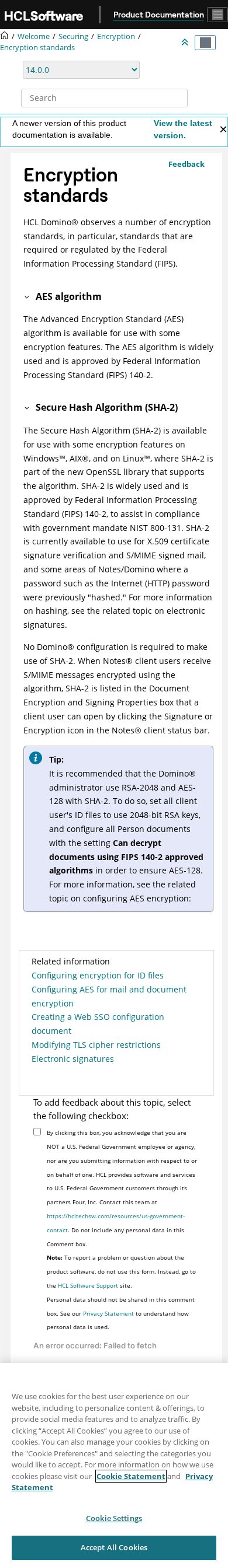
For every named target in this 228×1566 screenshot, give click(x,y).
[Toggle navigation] (217, 14)
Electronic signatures (73, 1058)
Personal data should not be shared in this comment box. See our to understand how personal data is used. (121, 1313)
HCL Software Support (88, 1285)
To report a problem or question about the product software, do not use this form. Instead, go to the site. (121, 1271)
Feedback (186, 164)
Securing (73, 36)
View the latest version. (183, 129)
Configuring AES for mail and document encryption (109, 996)
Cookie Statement (130, 1476)
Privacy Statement (108, 1313)
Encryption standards (37, 48)
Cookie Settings (114, 1518)
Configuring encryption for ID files (98, 975)
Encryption (116, 36)
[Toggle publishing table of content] (205, 42)
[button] (27, 296)
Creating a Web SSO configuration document (98, 1023)
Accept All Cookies (114, 1547)
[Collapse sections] (186, 42)
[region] (114, 1464)
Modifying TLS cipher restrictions (96, 1044)
